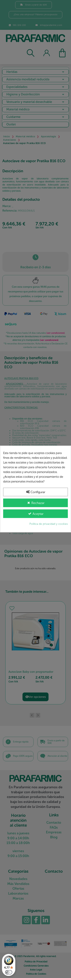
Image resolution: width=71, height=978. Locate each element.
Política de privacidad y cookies (48, 524)
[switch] (8, 972)
